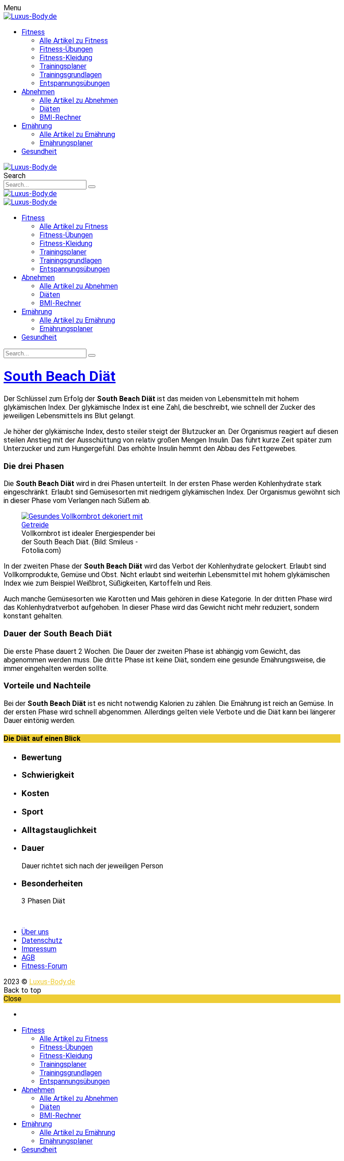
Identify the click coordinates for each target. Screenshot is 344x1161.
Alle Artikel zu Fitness (73, 40)
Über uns (35, 932)
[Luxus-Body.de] (30, 16)
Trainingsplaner (62, 66)
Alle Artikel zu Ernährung (77, 134)
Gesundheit (39, 151)
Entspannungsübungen (74, 83)
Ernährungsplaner (66, 143)
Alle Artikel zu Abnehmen (78, 100)
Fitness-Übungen (66, 49)
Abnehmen (38, 92)
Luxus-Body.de (52, 981)
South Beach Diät (60, 376)
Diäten (49, 109)
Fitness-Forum (44, 966)
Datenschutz (42, 940)
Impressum (39, 949)
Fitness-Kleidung (65, 57)
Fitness (33, 32)
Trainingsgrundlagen (70, 74)
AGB (28, 957)
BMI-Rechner (60, 117)
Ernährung (37, 126)
